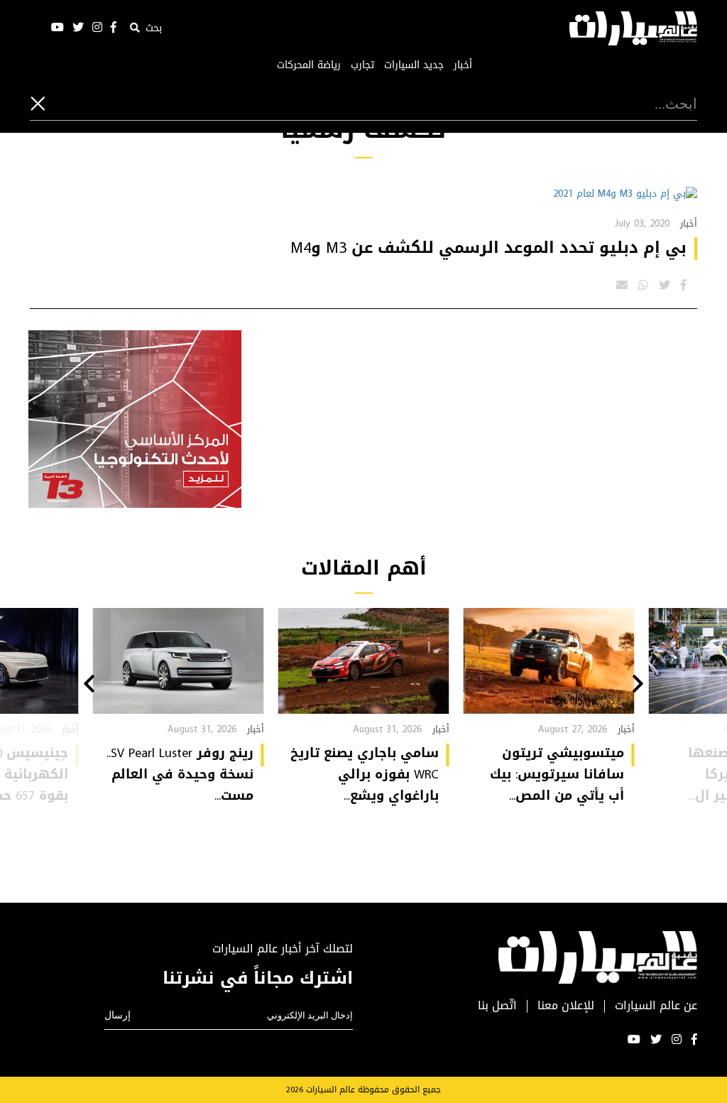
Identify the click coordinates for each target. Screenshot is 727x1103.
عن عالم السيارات (656, 1006)
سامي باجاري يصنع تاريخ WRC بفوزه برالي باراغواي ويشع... (364, 774)
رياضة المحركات (309, 65)
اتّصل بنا (497, 1006)
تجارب (362, 65)
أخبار (463, 65)
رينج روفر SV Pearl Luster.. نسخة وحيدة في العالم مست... (179, 774)
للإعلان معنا (565, 1006)
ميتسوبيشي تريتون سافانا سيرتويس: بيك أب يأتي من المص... (557, 774)
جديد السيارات (414, 65)
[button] (638, 685)
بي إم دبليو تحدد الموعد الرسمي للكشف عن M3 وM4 (488, 248)
